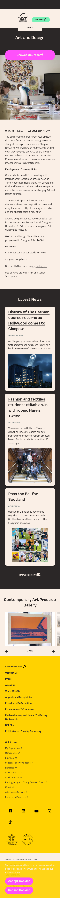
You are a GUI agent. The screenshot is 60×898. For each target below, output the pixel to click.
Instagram (41, 266)
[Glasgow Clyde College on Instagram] (50, 812)
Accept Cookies (19, 881)
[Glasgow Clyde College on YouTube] (37, 812)
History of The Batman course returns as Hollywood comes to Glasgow (30, 349)
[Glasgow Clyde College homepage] (23, 17)
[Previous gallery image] (6, 652)
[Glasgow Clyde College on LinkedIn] (23, 812)
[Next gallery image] (53, 652)
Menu (29, 28)
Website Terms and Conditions (21, 860)
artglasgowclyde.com (16, 259)
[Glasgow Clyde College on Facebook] (10, 812)
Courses (39, 20)
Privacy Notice (12, 872)
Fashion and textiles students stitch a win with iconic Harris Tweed (30, 440)
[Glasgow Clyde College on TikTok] (10, 823)
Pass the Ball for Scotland (30, 527)
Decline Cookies (19, 890)
